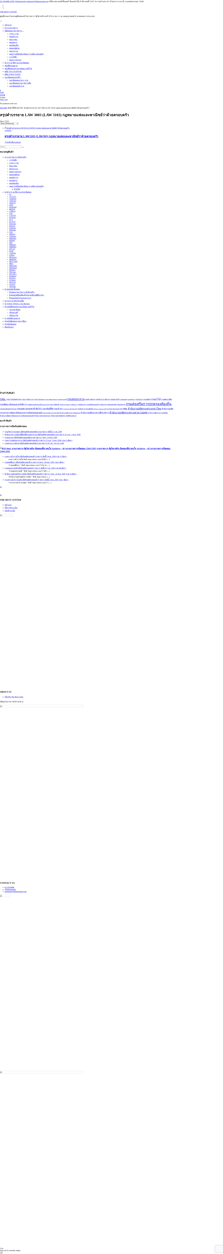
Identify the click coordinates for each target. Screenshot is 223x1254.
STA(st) (12, 285)
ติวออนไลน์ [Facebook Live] (20, 298)
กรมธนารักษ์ (114, 399)
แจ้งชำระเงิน (10, 511)
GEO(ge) (12, 236)
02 (10, 195)
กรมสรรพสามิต (111, 404)
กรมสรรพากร (121, 404)
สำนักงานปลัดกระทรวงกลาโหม (144, 408)
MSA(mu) (13, 266)
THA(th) (12, 287)
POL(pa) (12, 272)
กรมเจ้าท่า (58, 409)
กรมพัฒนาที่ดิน (166, 399)
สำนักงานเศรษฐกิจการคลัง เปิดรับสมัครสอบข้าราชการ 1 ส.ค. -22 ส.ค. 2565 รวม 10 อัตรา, (41, 474)
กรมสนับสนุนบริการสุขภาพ (96, 404)
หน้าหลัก (3, 108)
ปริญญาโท (13, 315)
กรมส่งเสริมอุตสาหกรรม (8, 409)
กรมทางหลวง (90, 399)
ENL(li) (12, 226)
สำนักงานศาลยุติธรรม (58, 416)
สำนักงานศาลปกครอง (42, 416)
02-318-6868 (9, 887)
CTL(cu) (12, 215)
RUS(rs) (12, 278)
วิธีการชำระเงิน (11, 508)
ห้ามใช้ (17, 189)
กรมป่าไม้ (156, 399)
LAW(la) (8, 130)
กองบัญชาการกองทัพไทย (85, 409)
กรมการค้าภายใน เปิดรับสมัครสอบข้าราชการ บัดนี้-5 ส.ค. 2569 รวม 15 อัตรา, (36, 456)
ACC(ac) (12, 197)
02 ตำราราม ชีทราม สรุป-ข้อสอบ (18, 192)
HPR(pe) (12, 245)
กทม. (3, 399)
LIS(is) (11, 255)
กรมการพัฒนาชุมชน (51, 399)
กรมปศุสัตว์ (147, 399)
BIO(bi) (12, 209)
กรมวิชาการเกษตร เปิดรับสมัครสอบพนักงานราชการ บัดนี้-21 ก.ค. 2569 (33, 432)
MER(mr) (12, 259)
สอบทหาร (13, 180)
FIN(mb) (12, 230)
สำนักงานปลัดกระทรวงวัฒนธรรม (70, 413)
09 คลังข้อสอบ (10, 324)
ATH (11, 205)
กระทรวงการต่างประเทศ (70, 409)
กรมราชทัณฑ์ (54, 404)
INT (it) (12, 249)
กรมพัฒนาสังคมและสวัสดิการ (13, 404)
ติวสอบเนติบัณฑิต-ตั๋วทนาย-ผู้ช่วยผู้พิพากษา (26, 295)
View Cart (4, 100)
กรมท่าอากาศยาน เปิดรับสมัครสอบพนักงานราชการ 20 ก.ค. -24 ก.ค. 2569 (34, 443)
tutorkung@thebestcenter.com (37, 1)
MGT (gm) (13, 262)
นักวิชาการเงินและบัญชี (100, 409)
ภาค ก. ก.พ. (14, 163)
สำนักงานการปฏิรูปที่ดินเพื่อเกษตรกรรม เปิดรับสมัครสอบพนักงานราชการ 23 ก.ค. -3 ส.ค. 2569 (42, 435)
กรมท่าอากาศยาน (103, 399)
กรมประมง (139, 399)
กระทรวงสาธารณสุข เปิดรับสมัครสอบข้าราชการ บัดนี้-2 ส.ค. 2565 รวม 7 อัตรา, (37, 480)
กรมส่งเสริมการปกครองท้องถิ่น (148, 404)
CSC (11, 213)
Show (2, 121)
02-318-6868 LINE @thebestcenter (13, 1)
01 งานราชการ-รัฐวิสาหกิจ (15, 157)
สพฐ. (125, 409)
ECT (11, 220)
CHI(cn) (12, 211)
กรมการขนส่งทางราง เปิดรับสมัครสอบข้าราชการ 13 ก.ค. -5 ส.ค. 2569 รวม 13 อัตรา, (39, 440)
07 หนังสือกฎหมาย (12, 318)
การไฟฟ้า (13, 160)
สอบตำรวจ (13, 178)
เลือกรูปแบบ (16, 142)
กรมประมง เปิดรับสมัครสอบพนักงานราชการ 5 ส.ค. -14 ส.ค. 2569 (31, 437)
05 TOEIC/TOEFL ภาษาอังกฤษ (17, 304)
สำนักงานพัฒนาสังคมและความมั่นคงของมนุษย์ (17, 416)
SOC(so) (12, 282)
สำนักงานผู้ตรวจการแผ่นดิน (158, 413)
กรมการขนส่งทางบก (13, 399)
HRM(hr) (12, 247)
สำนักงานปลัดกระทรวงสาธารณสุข (128, 412)
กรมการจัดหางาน (28, 399)
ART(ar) (12, 203)
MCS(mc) (13, 257)
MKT (11, 264)
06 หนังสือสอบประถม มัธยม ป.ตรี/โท (19, 307)
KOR (11, 251)
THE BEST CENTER (8, 12)
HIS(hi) (12, 241)
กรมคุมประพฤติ (62, 399)
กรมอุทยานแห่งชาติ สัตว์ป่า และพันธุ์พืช (35, 409)
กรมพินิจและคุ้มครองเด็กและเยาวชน (38, 404)
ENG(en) (12, 224)
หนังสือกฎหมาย (71, 416)
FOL (11, 232)
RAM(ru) (12, 276)
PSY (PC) (13, 274)
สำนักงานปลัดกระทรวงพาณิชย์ (51, 413)
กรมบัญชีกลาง (131, 399)
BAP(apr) (12, 207)
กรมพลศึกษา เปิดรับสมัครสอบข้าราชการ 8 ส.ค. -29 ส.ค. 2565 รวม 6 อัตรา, (35, 462)
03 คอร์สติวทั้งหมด (12, 289)
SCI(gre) (12, 280)
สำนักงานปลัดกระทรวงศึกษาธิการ (95, 413)
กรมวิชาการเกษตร (64, 404)
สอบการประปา (15, 172)
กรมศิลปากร (73, 404)
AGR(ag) (12, 199)
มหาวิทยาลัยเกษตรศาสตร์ (115, 409)
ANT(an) (12, 201)
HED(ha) (12, 238)
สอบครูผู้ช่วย (14, 175)
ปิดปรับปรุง (9, 327)
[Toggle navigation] (1, 21)
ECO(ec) (12, 218)
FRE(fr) (12, 234)
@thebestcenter (10, 889)
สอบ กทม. (13, 166)
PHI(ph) (12, 270)
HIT (10, 243)
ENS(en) (12, 228)
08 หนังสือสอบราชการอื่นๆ (15, 321)
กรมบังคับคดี (123, 399)
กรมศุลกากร (82, 404)
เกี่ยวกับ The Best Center (14, 697)
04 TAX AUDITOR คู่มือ (14, 301)
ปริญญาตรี (13, 313)
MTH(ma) (13, 268)
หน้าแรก (8, 505)
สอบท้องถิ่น (14, 183)
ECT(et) (12, 222)
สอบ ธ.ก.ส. (13, 169)
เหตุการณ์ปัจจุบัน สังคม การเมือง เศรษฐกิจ (26, 186)
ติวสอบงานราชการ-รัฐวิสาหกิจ (21, 292)
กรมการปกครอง (39, 399)
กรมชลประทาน (75, 399)
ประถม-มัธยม (14, 310)
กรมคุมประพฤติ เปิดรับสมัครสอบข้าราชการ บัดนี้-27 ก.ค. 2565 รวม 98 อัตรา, (35, 468)
